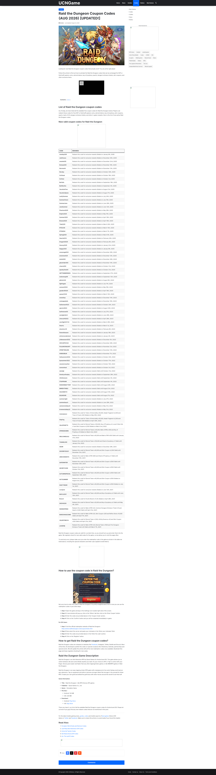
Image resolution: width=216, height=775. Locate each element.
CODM (147, 55)
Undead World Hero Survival (135, 66)
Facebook (94, 644)
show (68, 99)
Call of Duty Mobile (133, 55)
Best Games (150, 3)
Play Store (73, 701)
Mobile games (139, 57)
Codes (136, 3)
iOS (152, 55)
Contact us (135, 772)
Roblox (142, 3)
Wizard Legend (148, 66)
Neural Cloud (148, 57)
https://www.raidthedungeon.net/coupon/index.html (77, 628)
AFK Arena (131, 52)
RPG (144, 60)
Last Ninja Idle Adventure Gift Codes (72, 728)
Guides (130, 3)
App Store (70, 703)
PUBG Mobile (132, 60)
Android (138, 52)
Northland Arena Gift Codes (70, 734)
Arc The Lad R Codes (68, 736)
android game (146, 52)
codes (86, 716)
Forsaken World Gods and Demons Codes (74, 726)
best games (105, 716)
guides (82, 716)
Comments (91, 762)
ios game (131, 57)
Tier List (145, 63)
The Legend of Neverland (135, 63)
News (123, 3)
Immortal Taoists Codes (69, 731)
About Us (141, 772)
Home (118, 3)
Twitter (66, 718)
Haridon (62, 23)
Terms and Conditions (151, 772)
